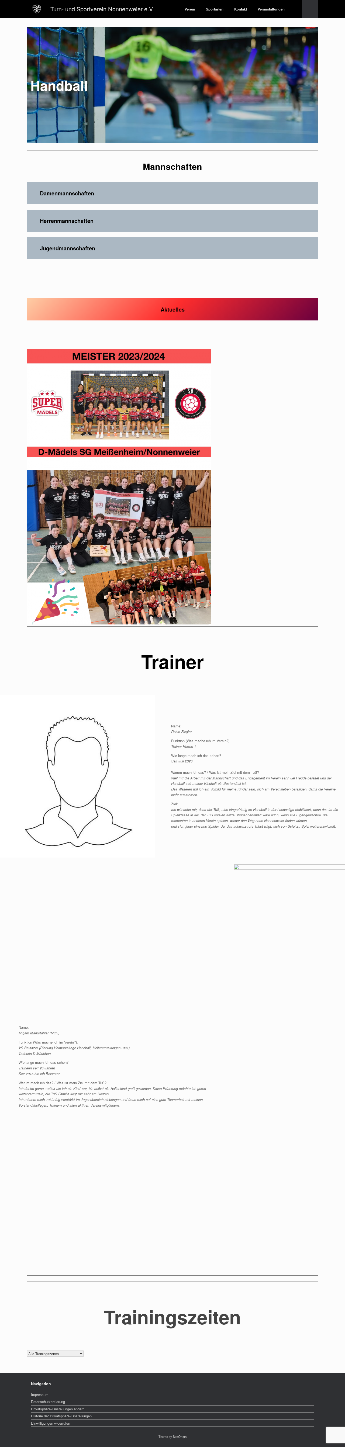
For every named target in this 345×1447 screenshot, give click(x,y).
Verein (190, 9)
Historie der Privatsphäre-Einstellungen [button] (61, 1415)
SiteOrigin (180, 1436)
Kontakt (240, 9)
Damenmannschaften (67, 193)
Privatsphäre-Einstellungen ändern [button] (57, 1408)
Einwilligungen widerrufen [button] (50, 1423)
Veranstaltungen (271, 9)
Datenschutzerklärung (48, 1401)
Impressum (40, 1394)
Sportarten (214, 9)
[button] (310, 9)
